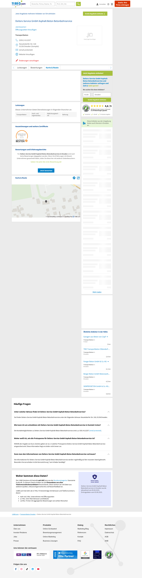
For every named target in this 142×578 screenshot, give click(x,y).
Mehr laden (97, 292)
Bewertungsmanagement (52, 532)
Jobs (15, 537)
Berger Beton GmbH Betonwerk (95, 374)
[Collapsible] (108, 412)
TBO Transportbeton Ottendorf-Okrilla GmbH (97, 349)
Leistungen (22, 67)
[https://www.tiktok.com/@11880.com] (27, 569)
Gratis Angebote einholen (94, 14)
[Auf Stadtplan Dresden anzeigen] (78, 177)
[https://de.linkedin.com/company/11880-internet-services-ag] (32, 569)
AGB (106, 537)
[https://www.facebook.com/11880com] (16, 569)
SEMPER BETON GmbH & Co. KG (95, 386)
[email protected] (95, 430)
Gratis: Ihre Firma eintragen (122, 3)
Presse (16, 541)
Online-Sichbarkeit (50, 529)
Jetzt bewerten (46, 170)
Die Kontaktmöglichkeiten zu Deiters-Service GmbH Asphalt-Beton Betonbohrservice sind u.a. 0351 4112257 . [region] (58, 430)
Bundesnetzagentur (61, 480)
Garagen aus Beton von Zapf (94, 336)
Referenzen (82, 532)
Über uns (17, 529)
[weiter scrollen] (111, 67)
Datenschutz (109, 532)
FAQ (79, 541)
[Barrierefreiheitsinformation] (109, 4)
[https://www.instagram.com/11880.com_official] (21, 569)
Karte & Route (52, 67)
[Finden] (78, 4)
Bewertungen (36, 67)
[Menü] (113, 4)
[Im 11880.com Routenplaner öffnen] (74, 177)
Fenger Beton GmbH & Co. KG (95, 361)
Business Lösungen (50, 541)
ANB (106, 541)
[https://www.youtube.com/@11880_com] (38, 569)
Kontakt (80, 537)
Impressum (109, 529)
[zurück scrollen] (13, 67)
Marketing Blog (83, 529)
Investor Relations (20, 532)
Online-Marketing (49, 537)
